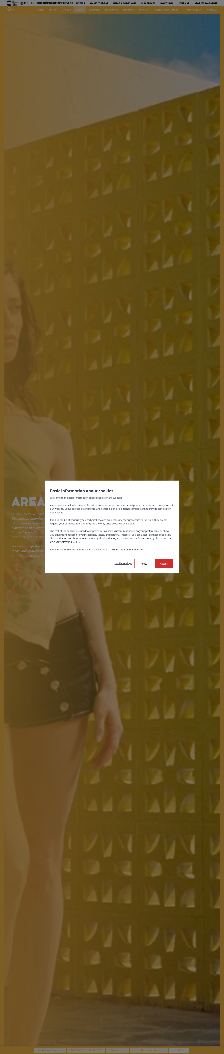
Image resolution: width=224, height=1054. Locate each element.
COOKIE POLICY (115, 549)
